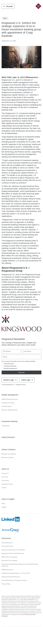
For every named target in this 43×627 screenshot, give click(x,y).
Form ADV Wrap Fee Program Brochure (14, 580)
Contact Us (5, 473)
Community (5, 480)
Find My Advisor (7, 406)
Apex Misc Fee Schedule (9, 560)
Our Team (5, 477)
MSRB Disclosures (7, 569)
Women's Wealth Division (10, 410)
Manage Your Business (9, 454)
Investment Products (8, 403)
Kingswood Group (7, 484)
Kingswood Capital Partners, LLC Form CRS (16, 573)
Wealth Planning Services (10, 399)
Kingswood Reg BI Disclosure (11, 577)
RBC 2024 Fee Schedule (9, 557)
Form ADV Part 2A (7, 546)
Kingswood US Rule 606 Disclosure (13, 553)
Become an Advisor (8, 457)
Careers (4, 487)
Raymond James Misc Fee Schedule (13, 550)
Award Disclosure (7, 542)
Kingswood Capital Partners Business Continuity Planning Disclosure (20, 565)
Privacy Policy (6, 584)
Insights (4, 507)
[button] (38, 6)
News (3, 503)
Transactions (6, 426)
